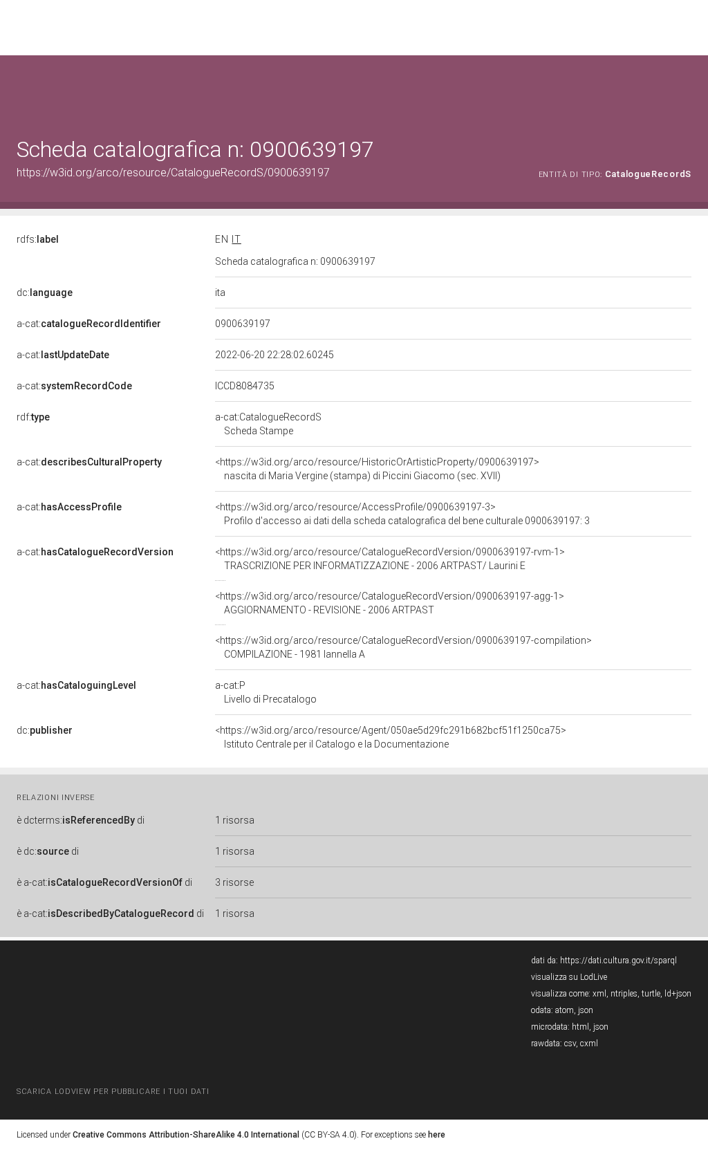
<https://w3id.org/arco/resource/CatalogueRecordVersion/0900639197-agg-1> (389, 603)
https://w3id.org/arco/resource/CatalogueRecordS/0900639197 (173, 172)
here (436, 1135)
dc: (45, 292)
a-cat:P (266, 692)
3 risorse (234, 882)
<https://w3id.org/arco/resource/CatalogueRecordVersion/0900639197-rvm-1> (390, 558)
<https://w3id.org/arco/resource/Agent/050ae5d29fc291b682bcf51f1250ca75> (390, 737)
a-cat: (89, 323)
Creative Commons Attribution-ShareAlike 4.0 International (186, 1135)
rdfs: (38, 239)
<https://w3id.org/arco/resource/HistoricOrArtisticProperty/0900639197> (377, 468)
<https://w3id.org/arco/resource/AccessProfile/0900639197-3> (402, 513)
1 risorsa (234, 820)
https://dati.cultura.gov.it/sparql (618, 960)
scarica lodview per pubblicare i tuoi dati (113, 1091)
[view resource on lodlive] (684, 89)
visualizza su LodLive (569, 977)
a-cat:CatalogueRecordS (268, 423)
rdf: (33, 417)
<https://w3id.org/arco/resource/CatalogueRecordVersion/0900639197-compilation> (403, 647)
